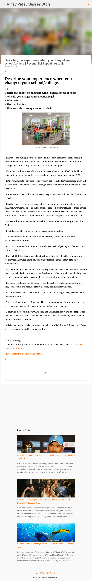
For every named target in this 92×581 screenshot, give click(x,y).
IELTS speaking (17, 354)
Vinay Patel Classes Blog (28, 4)
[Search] (53, 4)
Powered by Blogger (47, 573)
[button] (6, 71)
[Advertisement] (46, 405)
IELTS (7, 354)
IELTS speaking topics (34, 354)
